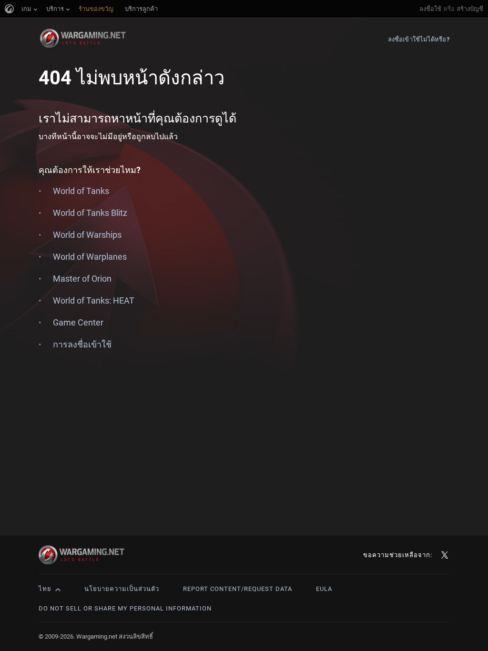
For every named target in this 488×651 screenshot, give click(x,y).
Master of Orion (82, 279)
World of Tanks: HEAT (93, 300)
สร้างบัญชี (470, 8)
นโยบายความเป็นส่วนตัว (121, 588)
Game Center (78, 322)
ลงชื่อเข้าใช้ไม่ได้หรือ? (418, 39)
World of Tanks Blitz (90, 213)
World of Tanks (81, 191)
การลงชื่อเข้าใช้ (82, 344)
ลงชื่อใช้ (430, 8)
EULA (324, 588)
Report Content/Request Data (237, 588)
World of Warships (87, 235)
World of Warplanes (90, 257)
